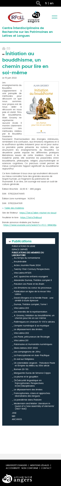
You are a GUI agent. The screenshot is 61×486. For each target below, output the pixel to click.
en (52, 3)
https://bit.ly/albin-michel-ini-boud (38, 212)
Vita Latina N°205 (22, 272)
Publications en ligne (23, 246)
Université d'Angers (16, 465)
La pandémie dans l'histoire (28, 399)
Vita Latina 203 (21, 308)
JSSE (14, 413)
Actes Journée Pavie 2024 (27, 265)
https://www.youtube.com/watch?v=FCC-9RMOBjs (29, 225)
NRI (13, 416)
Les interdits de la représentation (30, 311)
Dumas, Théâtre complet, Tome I (30, 304)
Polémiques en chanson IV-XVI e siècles (34, 321)
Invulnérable (20, 261)
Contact (46, 468)
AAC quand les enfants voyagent (31, 276)
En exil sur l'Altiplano (24, 359)
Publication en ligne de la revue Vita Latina (32, 293)
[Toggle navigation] (54, 17)
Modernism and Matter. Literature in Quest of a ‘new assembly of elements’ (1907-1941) (34, 406)
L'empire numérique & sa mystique (31, 325)
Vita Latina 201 (21, 340)
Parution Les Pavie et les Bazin (29, 284)
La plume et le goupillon (26, 376)
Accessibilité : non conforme (22, 468)
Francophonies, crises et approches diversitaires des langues (32, 395)
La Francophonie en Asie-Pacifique (31, 355)
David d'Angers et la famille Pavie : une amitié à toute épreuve (33, 299)
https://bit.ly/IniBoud (31, 217)
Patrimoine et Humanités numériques (33, 344)
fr (46, 3)
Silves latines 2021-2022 (26, 348)
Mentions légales (39, 465)
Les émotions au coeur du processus (32, 287)
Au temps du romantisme (27, 257)
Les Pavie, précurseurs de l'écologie (32, 336)
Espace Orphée (20, 249)
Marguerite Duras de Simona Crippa (32, 373)
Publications (22, 241)
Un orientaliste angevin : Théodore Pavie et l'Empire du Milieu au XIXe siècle (34, 364)
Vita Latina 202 (21, 333)
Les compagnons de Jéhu (27, 351)
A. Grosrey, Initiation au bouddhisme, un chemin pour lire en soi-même (34, 317)
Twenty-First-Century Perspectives (31, 269)
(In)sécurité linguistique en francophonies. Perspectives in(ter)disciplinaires (29, 383)
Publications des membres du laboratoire (28, 254)
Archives (17, 419)
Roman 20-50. (21, 369)
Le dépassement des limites (28, 329)
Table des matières (14, 208)
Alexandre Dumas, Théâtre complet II (33, 280)
